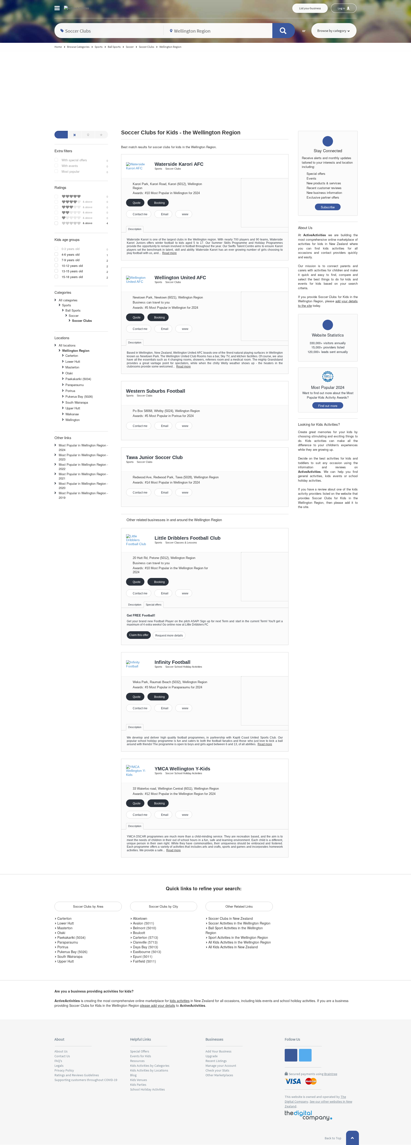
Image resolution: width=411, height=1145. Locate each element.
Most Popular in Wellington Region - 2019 (83, 495)
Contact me (139, 214)
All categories (68, 300)
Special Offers (139, 1051)
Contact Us (62, 1056)
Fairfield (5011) (144, 961)
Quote (136, 203)
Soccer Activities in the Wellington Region (238, 923)
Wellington (72, 419)
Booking (159, 203)
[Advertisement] (205, 87)
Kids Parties (138, 1084)
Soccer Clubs (82, 320)
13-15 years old (72, 271)
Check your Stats (217, 1070)
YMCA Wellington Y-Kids (182, 768)
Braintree (330, 1074)
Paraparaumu (74, 384)
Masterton (72, 367)
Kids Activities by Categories (149, 1065)
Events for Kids (140, 1056)
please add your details (157, 1005)
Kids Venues (138, 1080)
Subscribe (328, 207)
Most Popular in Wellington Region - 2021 (83, 476)
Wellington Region (75, 350)
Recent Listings (216, 1061)
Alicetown (139, 918)
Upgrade (212, 1056)
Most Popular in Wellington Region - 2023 (83, 457)
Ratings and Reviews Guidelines (76, 1075)
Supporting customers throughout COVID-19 (85, 1080)
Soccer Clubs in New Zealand (230, 918)
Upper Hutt (72, 408)
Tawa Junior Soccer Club (154, 457)
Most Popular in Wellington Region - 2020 (83, 485)
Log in (342, 8)
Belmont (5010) (144, 927)
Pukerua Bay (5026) (79, 396)
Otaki (69, 373)
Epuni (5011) (142, 956)
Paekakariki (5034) (78, 379)
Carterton (71, 355)
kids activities (180, 1000)
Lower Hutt (72, 361)
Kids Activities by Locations (149, 1070)
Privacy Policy (64, 1070)
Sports (66, 305)
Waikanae (72, 414)
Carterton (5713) (145, 937)
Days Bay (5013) (145, 946)
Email (164, 214)
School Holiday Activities (147, 1089)
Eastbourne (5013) (146, 951)
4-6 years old (70, 254)
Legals (59, 1065)
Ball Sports (73, 310)
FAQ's (58, 1061)
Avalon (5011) (143, 923)
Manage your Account (221, 1065)
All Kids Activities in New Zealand (232, 946)
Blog (133, 1075)
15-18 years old (72, 277)
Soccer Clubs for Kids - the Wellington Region (180, 133)
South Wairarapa (76, 402)
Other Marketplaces (219, 1075)
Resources (137, 1061)
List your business (310, 8)
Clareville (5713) (145, 942)
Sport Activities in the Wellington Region (237, 937)
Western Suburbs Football (155, 391)
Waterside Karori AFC (179, 164)
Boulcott (138, 932)
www (184, 214)
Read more (169, 253)
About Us (61, 1051)
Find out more (327, 405)
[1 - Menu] (57, 9)
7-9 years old (70, 260)
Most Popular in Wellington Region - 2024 (83, 447)
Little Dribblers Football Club (187, 538)
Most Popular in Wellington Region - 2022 (83, 466)
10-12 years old (72, 266)
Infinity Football (173, 662)
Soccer (73, 315)
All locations (67, 345)
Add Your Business (218, 1051)
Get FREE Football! (141, 615)
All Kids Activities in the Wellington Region (239, 942)
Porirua (70, 390)
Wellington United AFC (180, 277)
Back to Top (333, 1138)
